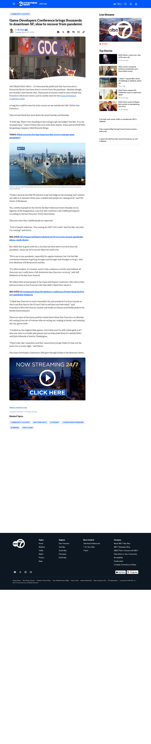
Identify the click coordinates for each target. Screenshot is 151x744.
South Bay (62, 550)
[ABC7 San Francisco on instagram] (25, 572)
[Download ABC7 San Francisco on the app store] (120, 572)
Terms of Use (75, 580)
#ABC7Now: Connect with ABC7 (126, 550)
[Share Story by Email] (78, 32)
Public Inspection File (99, 580)
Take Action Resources (91, 543)
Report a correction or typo (18, 408)
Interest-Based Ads (86, 580)
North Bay (62, 558)
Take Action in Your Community (125, 554)
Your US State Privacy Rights (61, 580)
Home (41, 543)
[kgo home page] (19, 543)
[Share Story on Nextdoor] (73, 32)
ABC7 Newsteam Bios (122, 547)
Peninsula (62, 554)
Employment (118, 561)
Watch (41, 554)
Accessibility (118, 558)
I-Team (85, 550)
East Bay (62, 547)
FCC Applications (113, 580)
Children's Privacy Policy (44, 580)
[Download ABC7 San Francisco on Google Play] (132, 572)
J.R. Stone (21, 30)
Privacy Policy (17, 580)
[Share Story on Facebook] (58, 32)
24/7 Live (43, 4)
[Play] (120, 30)
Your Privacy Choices (29, 580)
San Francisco (64, 543)
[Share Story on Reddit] (68, 32)
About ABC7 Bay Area (122, 543)
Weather (42, 547)
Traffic (41, 550)
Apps (40, 561)
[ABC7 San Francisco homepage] (27, 4)
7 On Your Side (89, 547)
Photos (41, 558)
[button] (13, 4)
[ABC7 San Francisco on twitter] (20, 572)
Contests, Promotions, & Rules (125, 565)
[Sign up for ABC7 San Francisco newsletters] (31, 572)
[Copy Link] (83, 32)
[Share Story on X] (63, 32)
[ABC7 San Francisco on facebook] (15, 572)
